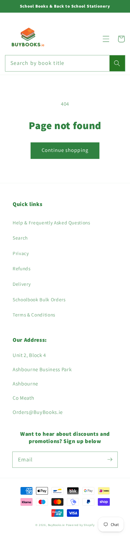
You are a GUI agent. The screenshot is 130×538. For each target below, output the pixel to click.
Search (20, 238)
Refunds (22, 268)
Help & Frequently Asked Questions (51, 222)
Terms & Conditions (34, 314)
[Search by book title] (117, 63)
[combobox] (65, 63)
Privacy (21, 253)
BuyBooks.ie (56, 525)
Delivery (22, 284)
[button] (106, 39)
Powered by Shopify (80, 525)
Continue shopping (65, 150)
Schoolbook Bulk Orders (39, 299)
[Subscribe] (109, 459)
